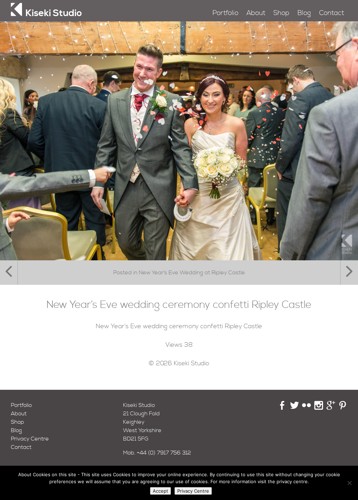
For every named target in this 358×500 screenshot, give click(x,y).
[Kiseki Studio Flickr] (306, 407)
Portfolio (225, 13)
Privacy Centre (30, 438)
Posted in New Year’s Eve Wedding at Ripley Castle (179, 272)
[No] (349, 482)
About (255, 13)
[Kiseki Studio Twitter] (294, 407)
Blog (304, 13)
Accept (160, 491)
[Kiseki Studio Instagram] (318, 407)
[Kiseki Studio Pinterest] (342, 407)
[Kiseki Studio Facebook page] (282, 407)
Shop (281, 13)
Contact (331, 13)
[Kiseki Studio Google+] (331, 407)
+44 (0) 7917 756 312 (164, 452)
